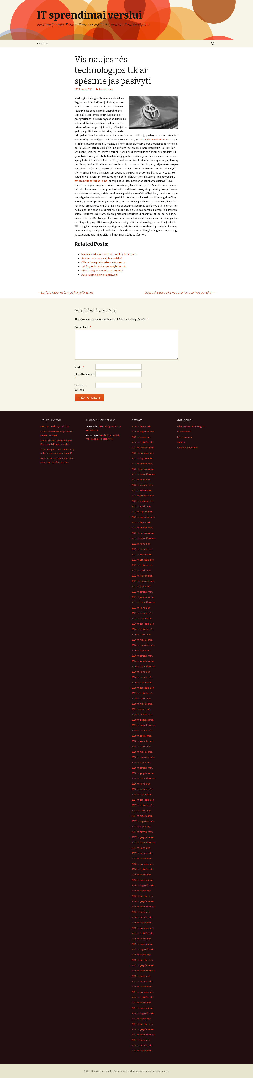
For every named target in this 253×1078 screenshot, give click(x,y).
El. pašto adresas (84, 376)
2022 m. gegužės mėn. (143, 533)
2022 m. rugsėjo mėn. (142, 511)
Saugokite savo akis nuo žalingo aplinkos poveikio (180, 292)
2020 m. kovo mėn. (141, 671)
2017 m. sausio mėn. (142, 858)
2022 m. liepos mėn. (142, 522)
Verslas (181, 442)
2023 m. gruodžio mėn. (143, 452)
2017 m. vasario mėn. (142, 853)
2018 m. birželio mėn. (142, 767)
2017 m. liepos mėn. (142, 826)
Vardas (79, 367)
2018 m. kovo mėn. (141, 783)
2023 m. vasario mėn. (142, 484)
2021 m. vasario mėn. (142, 613)
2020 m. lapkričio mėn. (143, 629)
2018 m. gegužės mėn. (143, 773)
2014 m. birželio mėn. (142, 1023)
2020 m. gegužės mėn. (143, 661)
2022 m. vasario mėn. (142, 549)
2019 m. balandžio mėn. (143, 725)
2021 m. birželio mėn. (142, 591)
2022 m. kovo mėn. (141, 543)
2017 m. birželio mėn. (142, 831)
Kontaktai (42, 43)
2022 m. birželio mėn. (142, 527)
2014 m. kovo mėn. (141, 1040)
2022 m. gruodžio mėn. (143, 495)
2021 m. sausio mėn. (142, 618)
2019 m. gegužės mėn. (143, 719)
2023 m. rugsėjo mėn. (142, 458)
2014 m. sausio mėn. (142, 1050)
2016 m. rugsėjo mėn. (142, 879)
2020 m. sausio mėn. (142, 682)
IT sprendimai (184, 431)
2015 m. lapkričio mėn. (143, 933)
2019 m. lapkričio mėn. (143, 693)
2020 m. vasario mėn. (142, 677)
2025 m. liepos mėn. (142, 436)
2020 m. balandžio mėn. (143, 666)
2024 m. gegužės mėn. (143, 447)
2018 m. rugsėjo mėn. (142, 751)
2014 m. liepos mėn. (142, 1018)
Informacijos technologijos (191, 426)
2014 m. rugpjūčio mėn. (143, 1013)
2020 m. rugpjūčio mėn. (143, 645)
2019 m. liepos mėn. (142, 709)
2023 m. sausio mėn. (142, 490)
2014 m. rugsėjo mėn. (142, 1007)
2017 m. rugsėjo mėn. (142, 815)
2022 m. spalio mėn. (141, 506)
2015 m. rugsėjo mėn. (142, 943)
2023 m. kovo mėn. (141, 479)
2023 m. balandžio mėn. (143, 474)
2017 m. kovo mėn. (141, 847)
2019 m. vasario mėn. (142, 730)
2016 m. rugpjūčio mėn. (143, 885)
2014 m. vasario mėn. (142, 1045)
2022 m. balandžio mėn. (143, 538)
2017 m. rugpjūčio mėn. (143, 821)
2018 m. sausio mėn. (142, 794)
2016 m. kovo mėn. (141, 911)
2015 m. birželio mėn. (142, 959)
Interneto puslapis (80, 387)
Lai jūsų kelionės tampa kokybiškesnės (65, 292)
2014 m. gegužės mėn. (143, 1029)
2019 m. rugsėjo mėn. (142, 703)
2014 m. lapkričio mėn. (143, 997)
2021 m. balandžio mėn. (143, 602)
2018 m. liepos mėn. (142, 762)
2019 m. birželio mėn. (142, 714)
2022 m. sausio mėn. (142, 554)
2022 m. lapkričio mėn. (143, 501)
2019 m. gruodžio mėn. (143, 687)
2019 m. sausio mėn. (142, 735)
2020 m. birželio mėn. (142, 655)
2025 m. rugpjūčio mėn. (143, 431)
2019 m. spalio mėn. (141, 698)
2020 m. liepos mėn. (142, 650)
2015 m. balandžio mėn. (143, 970)
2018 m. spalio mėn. (141, 746)
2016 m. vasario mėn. (142, 917)
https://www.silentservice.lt (156, 139)
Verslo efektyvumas (187, 447)
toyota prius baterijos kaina (91, 180)
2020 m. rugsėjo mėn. (142, 639)
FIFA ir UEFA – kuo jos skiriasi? (55, 426)
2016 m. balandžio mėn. (143, 906)
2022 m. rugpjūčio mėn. (143, 517)
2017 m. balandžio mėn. (143, 842)
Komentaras (83, 327)
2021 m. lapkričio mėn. (143, 565)
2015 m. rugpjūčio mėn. (143, 949)
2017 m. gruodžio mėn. (143, 799)
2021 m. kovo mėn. (141, 607)
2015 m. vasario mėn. (142, 981)
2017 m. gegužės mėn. (143, 837)
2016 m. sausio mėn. (142, 922)
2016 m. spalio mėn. (141, 874)
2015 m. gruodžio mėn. (143, 927)
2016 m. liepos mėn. (142, 890)
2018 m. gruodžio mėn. (143, 741)
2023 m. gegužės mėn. (143, 468)
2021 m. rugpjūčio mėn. (143, 581)
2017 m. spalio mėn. (141, 810)
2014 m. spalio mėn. (141, 1002)
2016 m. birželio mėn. (142, 895)
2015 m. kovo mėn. (141, 975)
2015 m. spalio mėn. (141, 938)
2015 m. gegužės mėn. (143, 965)
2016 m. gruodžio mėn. (143, 863)
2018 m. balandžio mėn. (143, 778)
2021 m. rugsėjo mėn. (142, 575)
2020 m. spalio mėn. (141, 634)
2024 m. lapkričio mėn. (143, 442)
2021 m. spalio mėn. (141, 570)
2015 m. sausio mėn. (142, 986)
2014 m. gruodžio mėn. (143, 991)
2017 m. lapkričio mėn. (143, 805)
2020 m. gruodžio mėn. (143, 623)
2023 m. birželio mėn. (142, 463)
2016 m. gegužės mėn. (143, 901)
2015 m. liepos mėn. (142, 954)
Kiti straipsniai (106, 89)
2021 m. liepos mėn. (142, 586)
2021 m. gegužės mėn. (143, 597)
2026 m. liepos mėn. (142, 426)
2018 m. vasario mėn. (142, 789)
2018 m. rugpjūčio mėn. (143, 757)
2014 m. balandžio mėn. (143, 1034)
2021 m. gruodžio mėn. (143, 559)
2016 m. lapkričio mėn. (143, 869)
